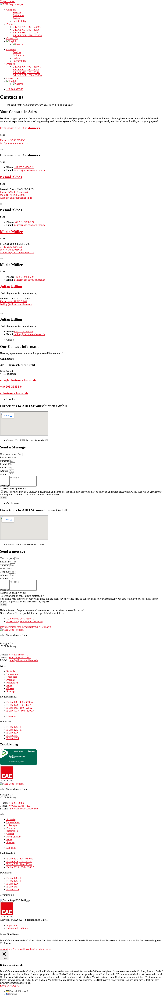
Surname (5, 460)
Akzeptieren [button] (6, 949)
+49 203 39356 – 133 (20, 657)
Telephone (5, 571)
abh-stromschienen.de (14, 393)
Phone (3, 467)
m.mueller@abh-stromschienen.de (17, 252)
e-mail (3, 568)
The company (7, 558)
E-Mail (4, 464)
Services (17, 12)
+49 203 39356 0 (11, 386)
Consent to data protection (13, 488)
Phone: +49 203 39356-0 (12, 140)
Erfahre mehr (44, 949)
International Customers (20, 128)
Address (4, 470)
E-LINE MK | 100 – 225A (26, 32)
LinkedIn (11, 716)
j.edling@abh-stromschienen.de (16, 304)
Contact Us (12, 38)
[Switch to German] (18, 44)
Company (11, 9)
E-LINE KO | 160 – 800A (26, 29)
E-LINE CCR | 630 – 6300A (27, 35)
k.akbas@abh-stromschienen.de (29, 170)
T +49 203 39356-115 (11, 246)
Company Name (8, 454)
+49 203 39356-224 (24, 167)
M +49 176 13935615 (11, 249)
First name (5, 457)
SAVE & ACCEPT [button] (10, 985)
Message (4, 485)
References (18, 15)
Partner (16, 18)
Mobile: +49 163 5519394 (13, 194)
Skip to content (7, 1)
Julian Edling (11, 286)
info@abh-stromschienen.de (14, 143)
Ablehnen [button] (18, 949)
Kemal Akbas (11, 177)
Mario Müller (11, 232)
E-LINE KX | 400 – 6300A (27, 26)
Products (10, 24)
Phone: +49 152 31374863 (13, 301)
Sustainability (19, 21)
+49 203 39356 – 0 (18, 654)
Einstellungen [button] (30, 949)
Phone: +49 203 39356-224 (14, 192)
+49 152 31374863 (23, 331)
